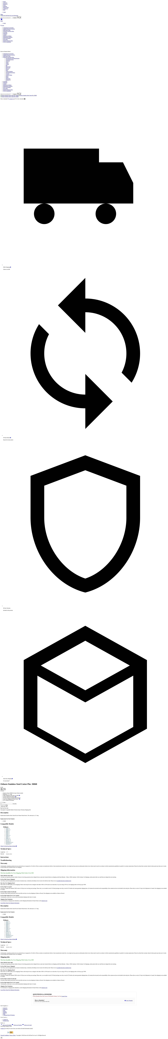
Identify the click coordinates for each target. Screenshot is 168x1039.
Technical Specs (17, 809)
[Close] (1, 1037)
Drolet (7, 77)
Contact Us (5, 8)
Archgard (8, 60)
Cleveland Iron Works (10, 72)
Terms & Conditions (5, 1035)
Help (4, 1010)
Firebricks (5, 33)
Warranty (23, 809)
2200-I (8, 835)
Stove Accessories (7, 38)
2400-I (8, 838)
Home (4, 1)
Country (7, 73)
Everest (8, 839)
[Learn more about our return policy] (10, 437)
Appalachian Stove (10, 59)
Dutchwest (8, 78)
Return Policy (6, 7)
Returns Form (6, 1020)
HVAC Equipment (7, 41)
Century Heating (9, 71)
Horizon (8, 841)
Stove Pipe (5, 39)
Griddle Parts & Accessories (9, 28)
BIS (6, 65)
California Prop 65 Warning (9, 1015)
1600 (7, 828)
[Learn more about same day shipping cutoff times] (12, 778)
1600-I (8, 830)
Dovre (7, 76)
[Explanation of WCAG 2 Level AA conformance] (10, 1033)
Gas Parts (5, 32)
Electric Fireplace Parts (8, 40)
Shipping (5, 6)
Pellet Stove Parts (6, 30)
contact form (64, 996)
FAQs (4, 5)
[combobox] (7, 17)
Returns (4, 1011)
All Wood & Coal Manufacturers (12, 58)
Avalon (7, 64)
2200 (7, 834)
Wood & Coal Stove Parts (8, 31)
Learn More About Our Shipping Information (10, 903)
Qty (4, 802)
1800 (7, 831)
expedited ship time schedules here (64, 880)
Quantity (15, 803)
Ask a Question (129, 1000)
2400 (7, 837)
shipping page (44, 900)
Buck (7, 70)
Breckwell (8, 67)
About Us (5, 2)
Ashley (7, 63)
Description (3, 809)
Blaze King (8, 66)
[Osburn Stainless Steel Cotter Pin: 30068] (10, 95)
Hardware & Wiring (7, 36)
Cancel (14, 17)
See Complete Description (8, 800)
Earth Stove (8, 79)
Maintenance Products (7, 37)
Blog (4, 9)
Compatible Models (10, 809)
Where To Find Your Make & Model (8, 846)
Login (4, 12)
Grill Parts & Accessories (8, 27)
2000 (7, 832)
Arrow (7, 62)
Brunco (7, 69)
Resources (5, 4)
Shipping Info (28, 809)
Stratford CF (9, 842)
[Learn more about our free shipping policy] (10, 267)
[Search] (19, 17)
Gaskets (4, 34)
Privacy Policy (13, 1035)
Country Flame (9, 75)
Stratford (8, 843)
